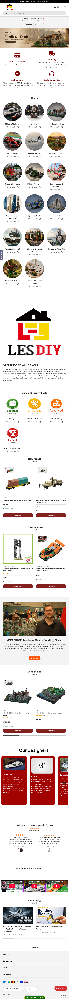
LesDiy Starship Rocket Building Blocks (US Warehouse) (18, 570)
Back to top (34, 947)
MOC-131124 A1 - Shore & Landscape (49, 713)
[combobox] (34, 13)
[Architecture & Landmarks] (12, 203)
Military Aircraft (34, 153)
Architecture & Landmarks (12, 217)
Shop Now (34, 36)
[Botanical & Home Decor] (34, 268)
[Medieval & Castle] (56, 141)
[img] (34, 828)
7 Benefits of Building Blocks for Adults (49, 927)
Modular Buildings (56, 124)
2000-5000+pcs (34, 419)
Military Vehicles (34, 184)
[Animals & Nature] (12, 268)
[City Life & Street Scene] (34, 237)
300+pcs (12, 419)
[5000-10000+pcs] (56, 406)
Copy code (40, 25)
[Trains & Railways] (12, 172)
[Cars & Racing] (12, 141)
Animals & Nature (12, 281)
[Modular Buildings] (56, 111)
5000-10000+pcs (56, 419)
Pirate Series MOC (12, 249)
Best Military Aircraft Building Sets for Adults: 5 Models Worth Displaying (17, 928)
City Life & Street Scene (34, 250)
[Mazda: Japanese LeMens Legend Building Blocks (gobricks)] (51, 549)
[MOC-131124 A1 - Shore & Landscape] (51, 693)
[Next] (64, 783)
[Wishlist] (58, 7)
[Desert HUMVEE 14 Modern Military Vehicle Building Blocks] (51, 480)
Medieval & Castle (56, 153)
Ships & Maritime (12, 124)
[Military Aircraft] (34, 141)
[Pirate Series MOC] (12, 237)
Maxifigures (34, 124)
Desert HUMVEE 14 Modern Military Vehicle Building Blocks (51, 501)
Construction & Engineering (56, 185)
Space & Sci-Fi (34, 216)
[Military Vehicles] (34, 172)
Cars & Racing (12, 153)
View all (34, 461)
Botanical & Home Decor (34, 282)
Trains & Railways (12, 184)
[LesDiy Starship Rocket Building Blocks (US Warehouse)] (18, 549)
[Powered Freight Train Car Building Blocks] (18, 480)
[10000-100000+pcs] (12, 436)
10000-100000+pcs (12, 448)
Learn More (34, 658)
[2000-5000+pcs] (34, 406)
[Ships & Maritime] (12, 111)
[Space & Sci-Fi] (34, 203)
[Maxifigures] (34, 111)
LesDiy (8, 994)
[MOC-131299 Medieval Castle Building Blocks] (18, 693)
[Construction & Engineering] (56, 172)
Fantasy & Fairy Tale (56, 249)
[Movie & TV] (56, 203)
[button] (61, 7)
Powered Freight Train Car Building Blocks (17, 500)
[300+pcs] (12, 406)
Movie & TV (56, 216)
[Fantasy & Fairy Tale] (56, 237)
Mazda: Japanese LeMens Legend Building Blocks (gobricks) (50, 570)
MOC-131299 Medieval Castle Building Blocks (16, 714)
